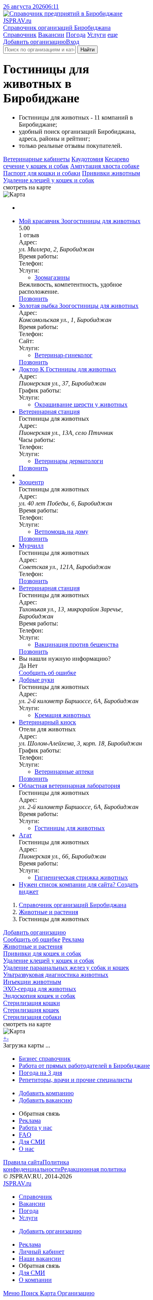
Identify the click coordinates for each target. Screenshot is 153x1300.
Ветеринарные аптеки (64, 771)
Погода (76, 34)
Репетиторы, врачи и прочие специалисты (75, 1079)
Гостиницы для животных (70, 828)
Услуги (96, 34)
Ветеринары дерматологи (69, 461)
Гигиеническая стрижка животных (81, 877)
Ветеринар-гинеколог (64, 355)
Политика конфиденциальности (36, 1166)
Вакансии (51, 34)
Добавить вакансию (45, 1100)
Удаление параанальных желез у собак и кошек (66, 967)
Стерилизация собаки (32, 1017)
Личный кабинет (41, 1251)
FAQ (25, 1134)
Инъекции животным (32, 981)
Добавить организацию (34, 41)
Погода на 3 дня (40, 1072)
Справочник (19, 34)
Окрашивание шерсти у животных (81, 404)
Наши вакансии (40, 1258)
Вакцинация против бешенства (76, 644)
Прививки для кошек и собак (42, 953)
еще (112, 34)
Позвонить (33, 298)
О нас (26, 1148)
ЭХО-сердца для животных (39, 988)
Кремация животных (63, 715)
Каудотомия (87, 159)
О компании (35, 1279)
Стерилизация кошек (31, 1010)
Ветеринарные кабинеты (36, 159)
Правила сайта (22, 1162)
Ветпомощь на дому (61, 531)
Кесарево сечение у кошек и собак (66, 162)
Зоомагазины (52, 277)
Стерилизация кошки (31, 1003)
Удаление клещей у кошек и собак (48, 180)
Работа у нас (35, 1127)
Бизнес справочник (45, 1058)
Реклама (73, 939)
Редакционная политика (93, 1169)
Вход (72, 41)
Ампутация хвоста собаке (104, 166)
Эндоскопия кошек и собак (39, 996)
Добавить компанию (46, 1093)
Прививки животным (111, 173)
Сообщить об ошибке (31, 939)
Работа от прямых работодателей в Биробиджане (84, 1065)
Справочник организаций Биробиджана (72, 905)
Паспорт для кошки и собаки (41, 173)
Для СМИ (32, 1141)
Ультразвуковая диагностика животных (55, 974)
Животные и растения (48, 912)
